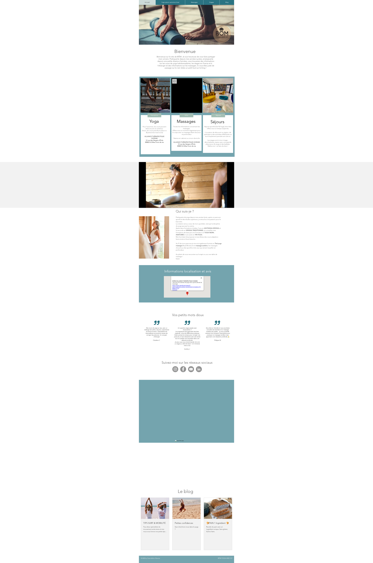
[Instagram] (175, 369)
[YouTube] (191, 369)
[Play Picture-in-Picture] (228, 205)
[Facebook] (183, 369)
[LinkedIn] (199, 369)
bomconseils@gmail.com (186, 486)
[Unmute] (144, 205)
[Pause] (141, 205)
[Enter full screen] (231, 205)
